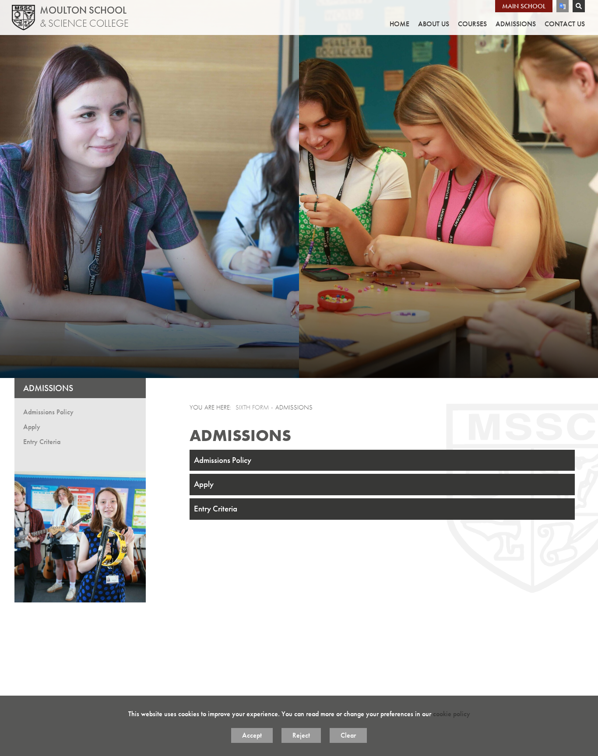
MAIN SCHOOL (523, 6)
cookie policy (451, 713)
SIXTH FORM (252, 407)
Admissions (48, 388)
